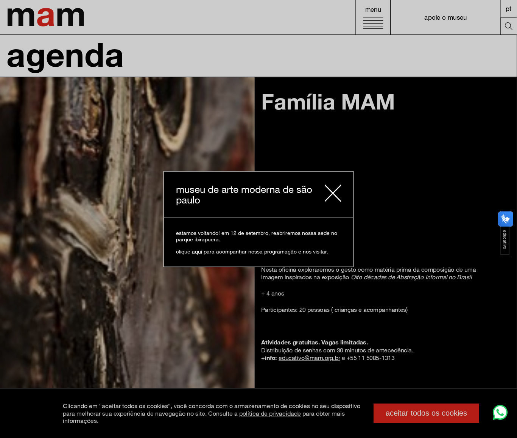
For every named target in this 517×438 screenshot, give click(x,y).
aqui (197, 251)
